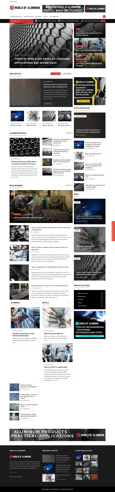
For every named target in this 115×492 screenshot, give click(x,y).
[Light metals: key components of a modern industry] (82, 21)
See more (69, 133)
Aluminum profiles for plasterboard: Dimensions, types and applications (63, 425)
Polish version (13, 439)
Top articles (55, 73)
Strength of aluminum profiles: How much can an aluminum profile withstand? (62, 171)
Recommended (54, 16)
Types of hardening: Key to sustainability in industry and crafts (50, 267)
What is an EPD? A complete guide (89, 50)
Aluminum (38, 16)
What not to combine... (64, 125)
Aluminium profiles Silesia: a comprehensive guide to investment (61, 151)
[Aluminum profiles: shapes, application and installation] (89, 91)
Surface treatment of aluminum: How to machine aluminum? (49, 285)
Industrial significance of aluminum (25, 333)
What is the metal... (32, 125)
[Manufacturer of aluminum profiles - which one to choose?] (73, 8)
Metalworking (28, 16)
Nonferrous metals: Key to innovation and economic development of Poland (93, 144)
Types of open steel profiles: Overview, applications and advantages (54, 336)
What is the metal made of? (93, 154)
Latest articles (67, 73)
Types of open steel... (48, 125)
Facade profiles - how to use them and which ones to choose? (61, 360)
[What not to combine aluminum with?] (59, 21)
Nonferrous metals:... (17, 125)
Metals (46, 16)
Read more (48, 103)
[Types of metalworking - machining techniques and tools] (89, 325)
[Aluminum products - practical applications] (57, 402)
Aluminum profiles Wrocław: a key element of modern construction (62, 141)
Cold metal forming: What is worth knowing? (28, 218)
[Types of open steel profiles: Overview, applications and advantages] (36, 21)
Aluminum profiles (16, 16)
